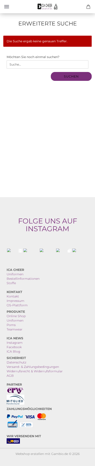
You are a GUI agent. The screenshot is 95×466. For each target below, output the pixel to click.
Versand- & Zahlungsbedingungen (33, 367)
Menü (6, 6)
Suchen (71, 76)
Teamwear (15, 329)
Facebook (14, 347)
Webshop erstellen (29, 454)
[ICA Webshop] (47, 6)
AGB (10, 376)
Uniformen (15, 274)
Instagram (15, 343)
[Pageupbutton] (82, 459)
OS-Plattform (17, 305)
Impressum (15, 301)
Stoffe (11, 283)
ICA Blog (13, 351)
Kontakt (13, 296)
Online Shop (16, 316)
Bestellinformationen (23, 279)
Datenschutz (16, 362)
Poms (11, 325)
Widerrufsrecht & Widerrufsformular (35, 371)
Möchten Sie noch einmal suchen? (33, 57)
